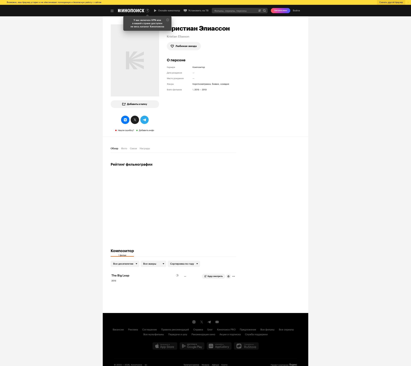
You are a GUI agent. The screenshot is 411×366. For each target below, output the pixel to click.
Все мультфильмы (153, 334)
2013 (196, 89)
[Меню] (112, 11)
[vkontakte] (125, 120)
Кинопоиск (136, 364)
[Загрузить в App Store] (165, 346)
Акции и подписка (230, 334)
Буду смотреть (215, 276)
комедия (224, 83)
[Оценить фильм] (228, 276)
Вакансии (118, 329)
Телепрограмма (191, 364)
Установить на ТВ (198, 10)
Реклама (133, 329)
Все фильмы (267, 329)
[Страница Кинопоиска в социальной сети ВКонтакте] (194, 322)
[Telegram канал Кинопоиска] (209, 322)
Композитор (198, 67)
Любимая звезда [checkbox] (186, 46)
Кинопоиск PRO (226, 329)
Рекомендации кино (203, 334)
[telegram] (144, 120)
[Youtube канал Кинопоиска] (217, 322)
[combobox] (234, 10)
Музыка (205, 364)
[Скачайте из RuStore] (246, 346)
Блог (210, 329)
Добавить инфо (146, 130)
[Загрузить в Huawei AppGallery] (219, 346)
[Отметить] (233, 276)
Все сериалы (286, 329)
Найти (264, 10)
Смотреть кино (280, 10)
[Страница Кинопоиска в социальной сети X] (202, 322)
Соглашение (149, 329)
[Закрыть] (168, 20)
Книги (224, 364)
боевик (215, 83)
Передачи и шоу (177, 334)
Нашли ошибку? (126, 130)
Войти (296, 10)
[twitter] (135, 120)
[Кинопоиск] (131, 10)
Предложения (248, 329)
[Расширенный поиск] (259, 10)
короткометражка (201, 83)
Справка (198, 329)
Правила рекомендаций (175, 329)
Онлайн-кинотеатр (169, 10)
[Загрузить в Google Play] (192, 346)
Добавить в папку (137, 104)
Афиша (215, 364)
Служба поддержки (256, 334)
